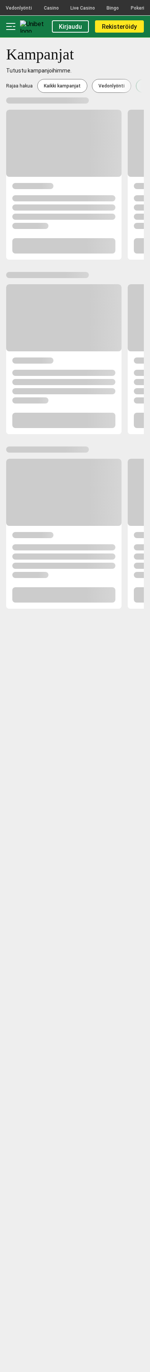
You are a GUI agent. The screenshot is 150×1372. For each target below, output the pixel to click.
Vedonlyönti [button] (111, 86)
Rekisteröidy (119, 26)
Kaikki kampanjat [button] (62, 86)
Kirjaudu (70, 26)
